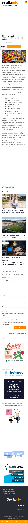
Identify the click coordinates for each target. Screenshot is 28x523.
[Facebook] (3, 187)
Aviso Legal (12, 516)
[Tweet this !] (7, 521)
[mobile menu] (26, 2)
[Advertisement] (14, 19)
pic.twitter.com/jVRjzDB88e (12, 108)
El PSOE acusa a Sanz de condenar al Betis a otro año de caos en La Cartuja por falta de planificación (13, 235)
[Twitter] (6, 187)
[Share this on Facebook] (2, 521)
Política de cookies (11, 518)
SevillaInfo (11, 46)
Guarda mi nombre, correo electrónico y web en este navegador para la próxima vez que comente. (13, 313)
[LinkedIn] (8, 187)
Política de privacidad (19, 516)
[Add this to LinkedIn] (11, 521)
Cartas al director (21, 509)
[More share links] (25, 521)
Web (3, 306)
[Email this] (16, 521)
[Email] (13, 187)
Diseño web (18, 518)
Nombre (4, 295)
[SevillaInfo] (10, 2)
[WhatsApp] (10, 187)
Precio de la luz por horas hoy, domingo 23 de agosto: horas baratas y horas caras (14, 262)
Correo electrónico (7, 300)
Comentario (5, 280)
